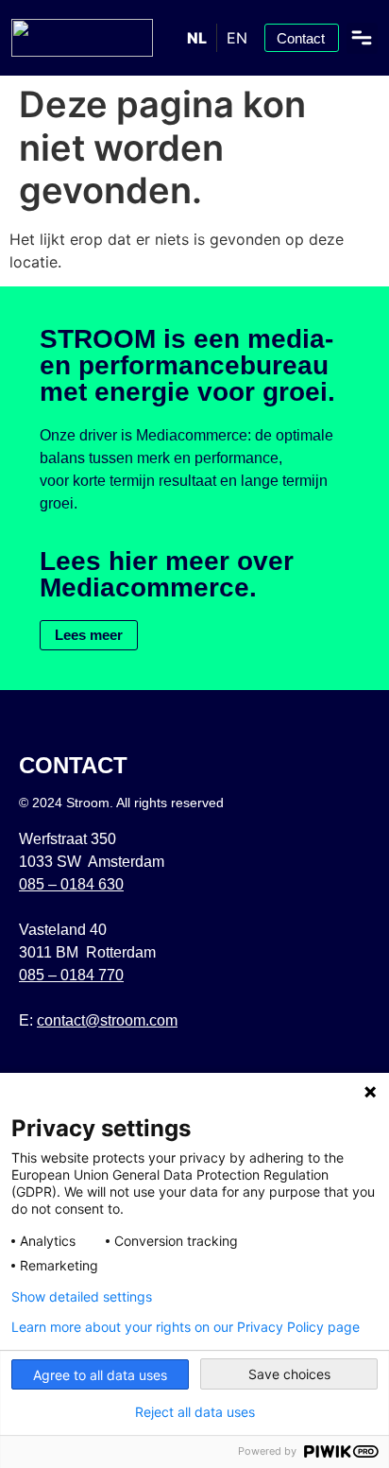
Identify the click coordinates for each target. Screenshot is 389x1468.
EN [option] (237, 37)
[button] (362, 38)
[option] (236, 38)
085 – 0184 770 (71, 975)
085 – (71, 884)
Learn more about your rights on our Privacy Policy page (185, 1327)
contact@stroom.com (107, 1020)
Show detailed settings (81, 1296)
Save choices (289, 1374)
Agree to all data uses (100, 1375)
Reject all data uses (195, 1412)
